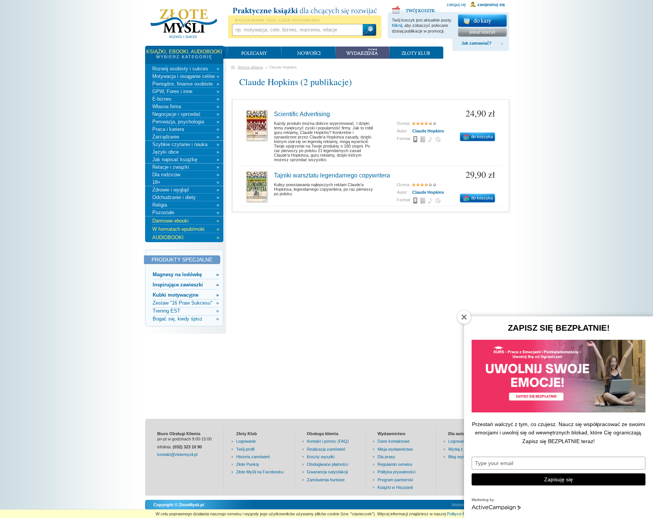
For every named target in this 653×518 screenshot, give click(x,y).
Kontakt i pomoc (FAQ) (328, 441)
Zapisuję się (558, 479)
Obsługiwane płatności (327, 464)
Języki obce (185, 152)
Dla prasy (386, 456)
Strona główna (250, 67)
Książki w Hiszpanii (395, 487)
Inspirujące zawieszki (186, 285)
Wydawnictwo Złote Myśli (183, 24)
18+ (185, 182)
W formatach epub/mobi (185, 229)
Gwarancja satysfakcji (327, 472)
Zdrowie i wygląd (185, 190)
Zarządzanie (185, 137)
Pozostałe (185, 212)
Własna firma (185, 106)
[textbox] (297, 30)
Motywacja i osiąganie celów (185, 76)
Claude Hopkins (428, 131)
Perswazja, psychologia (185, 121)
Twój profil (245, 449)
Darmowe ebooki (185, 221)
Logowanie (246, 441)
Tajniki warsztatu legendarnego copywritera (332, 175)
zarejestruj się (491, 4)
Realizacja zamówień (326, 449)
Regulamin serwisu (395, 464)
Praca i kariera (185, 129)
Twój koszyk (414, 8)
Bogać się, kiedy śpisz (186, 319)
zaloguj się (456, 4)
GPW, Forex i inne (185, 91)
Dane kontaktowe (394, 441)
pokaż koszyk (482, 32)
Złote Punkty (247, 464)
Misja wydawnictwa (395, 449)
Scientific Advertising (302, 114)
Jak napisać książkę (185, 159)
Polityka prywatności (396, 472)
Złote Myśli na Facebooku (259, 472)
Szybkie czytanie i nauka (185, 144)
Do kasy (482, 20)
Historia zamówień (253, 456)
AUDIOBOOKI (185, 237)
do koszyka (482, 136)
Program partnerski (395, 480)
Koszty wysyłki (320, 456)
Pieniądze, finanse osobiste (185, 84)
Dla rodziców (185, 174)
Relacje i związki (185, 167)
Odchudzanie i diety (185, 197)
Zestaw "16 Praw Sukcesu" (186, 303)
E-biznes (185, 99)
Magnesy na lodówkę (186, 274)
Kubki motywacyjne (186, 295)
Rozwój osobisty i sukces (185, 69)
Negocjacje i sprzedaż (185, 114)
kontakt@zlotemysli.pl (177, 454)
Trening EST (186, 311)
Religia (185, 205)
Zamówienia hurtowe (326, 480)
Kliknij (397, 25)
